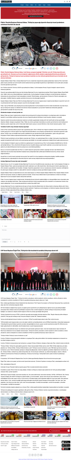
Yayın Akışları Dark (15, 443)
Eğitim (39, 4)
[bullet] (21, 242)
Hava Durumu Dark (5, 441)
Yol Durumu (57, 436)
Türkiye (16, 394)
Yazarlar (43, 445)
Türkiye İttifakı (23, 394)
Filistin (11, 192)
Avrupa (27, 4)
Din (35, 4)
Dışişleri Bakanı (5, 192)
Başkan (3, 394)
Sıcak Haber (44, 449)
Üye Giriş (51, 441)
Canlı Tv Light (4, 445)
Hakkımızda (21, 459)
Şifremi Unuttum (52, 445)
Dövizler (34, 443)
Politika (48, 4)
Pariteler (50, 436)
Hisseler (43, 436)
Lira (12, 394)
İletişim (25, 459)
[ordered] (19, 242)
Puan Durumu (35, 436)
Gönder (5, 241)
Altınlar (34, 441)
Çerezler (35, 459)
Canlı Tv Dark (14, 441)
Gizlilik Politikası (30, 459)
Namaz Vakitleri (10, 436)
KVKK (39, 459)
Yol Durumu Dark (4, 443)
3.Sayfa (22, 4)
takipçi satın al (14, 449)
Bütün (8, 394)
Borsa (2, 436)
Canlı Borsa (24, 441)
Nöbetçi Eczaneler (15, 445)
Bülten (32, 4)
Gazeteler (18, 436)
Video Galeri (44, 443)
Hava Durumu (27, 436)
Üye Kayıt (51, 443)
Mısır (23, 192)
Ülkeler (27, 192)
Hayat (44, 4)
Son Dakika (13, 447)
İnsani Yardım (17, 192)
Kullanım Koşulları (44, 459)
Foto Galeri (43, 441)
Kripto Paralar (66, 436)
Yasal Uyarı (50, 459)
